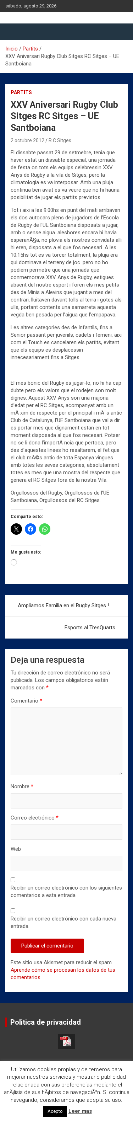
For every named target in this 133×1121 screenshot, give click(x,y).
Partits (21, 92)
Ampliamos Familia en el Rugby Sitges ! (63, 605)
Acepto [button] (55, 1111)
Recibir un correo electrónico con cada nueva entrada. (63, 922)
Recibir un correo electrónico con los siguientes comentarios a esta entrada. (66, 891)
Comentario (26, 701)
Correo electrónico (35, 818)
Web (16, 849)
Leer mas (80, 1111)
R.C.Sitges (60, 140)
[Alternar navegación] (14, 31)
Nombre (22, 786)
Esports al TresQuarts (90, 627)
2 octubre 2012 (27, 140)
